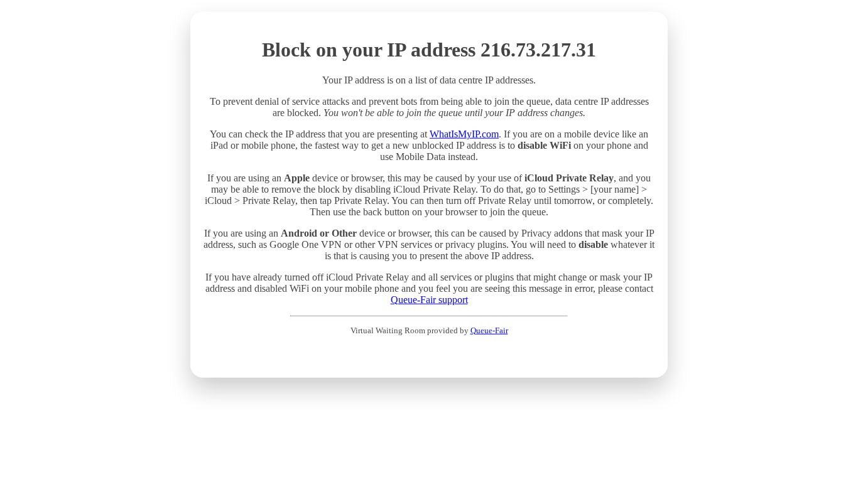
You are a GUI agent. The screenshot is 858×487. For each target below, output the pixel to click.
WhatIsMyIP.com (464, 134)
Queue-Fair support (429, 299)
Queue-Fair (489, 329)
